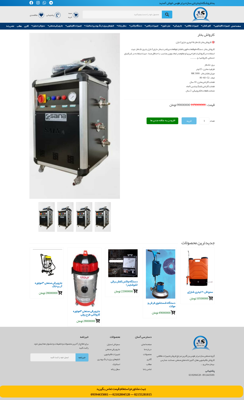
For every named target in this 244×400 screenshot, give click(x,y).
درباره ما (148, 349)
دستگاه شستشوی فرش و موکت (161, 305)
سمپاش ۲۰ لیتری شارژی (200, 292)
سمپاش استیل (39, 26)
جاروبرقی (178, 26)
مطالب (19, 26)
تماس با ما (10, 26)
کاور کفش (207, 26)
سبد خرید (70, 15)
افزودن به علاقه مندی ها (162, 120)
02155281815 (143, 394)
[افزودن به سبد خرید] (60, 293)
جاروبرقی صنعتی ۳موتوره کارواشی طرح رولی (86, 313)
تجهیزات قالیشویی (222, 26)
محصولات (147, 354)
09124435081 (209, 375)
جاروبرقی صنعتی (56, 26)
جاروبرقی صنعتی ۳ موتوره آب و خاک (48, 285)
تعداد (212, 121)
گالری (26, 26)
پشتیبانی (50, 15)
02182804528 (121, 394)
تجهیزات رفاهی (152, 26)
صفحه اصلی (236, 26)
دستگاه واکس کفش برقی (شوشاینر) (124, 283)
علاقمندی (34, 15)
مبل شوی (166, 26)
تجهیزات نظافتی (192, 26)
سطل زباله (122, 26)
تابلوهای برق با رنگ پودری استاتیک (100, 26)
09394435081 (100, 394)
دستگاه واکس (136, 26)
